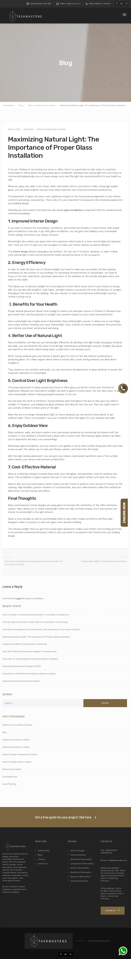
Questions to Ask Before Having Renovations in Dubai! (29, 673)
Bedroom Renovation (81, 877)
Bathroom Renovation (81, 872)
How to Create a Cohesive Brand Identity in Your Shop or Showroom (35, 614)
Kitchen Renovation (12, 769)
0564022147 (98, 3)
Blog (4, 732)
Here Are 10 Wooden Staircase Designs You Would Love (29, 651)
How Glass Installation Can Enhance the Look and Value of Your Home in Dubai (33, 563)
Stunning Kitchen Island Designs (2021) (21, 666)
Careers (41, 859)
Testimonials (44, 851)
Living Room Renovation (82, 864)
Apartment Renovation (81, 859)
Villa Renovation (78, 855)
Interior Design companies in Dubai (19, 754)
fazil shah (28, 129)
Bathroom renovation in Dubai (17, 725)
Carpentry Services (79, 881)
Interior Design (78, 851)
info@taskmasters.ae (73, 3)
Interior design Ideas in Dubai (51, 129)
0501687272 (107, 3)
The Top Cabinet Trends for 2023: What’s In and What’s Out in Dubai (35, 622)
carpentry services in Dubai (15, 739)
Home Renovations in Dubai (16, 747)
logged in (19, 598)
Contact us (43, 864)
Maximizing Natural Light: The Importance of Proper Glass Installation (36, 637)
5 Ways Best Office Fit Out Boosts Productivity (104, 561)
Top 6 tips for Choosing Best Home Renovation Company (30, 659)
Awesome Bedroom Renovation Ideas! (21, 681)
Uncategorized (9, 776)
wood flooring (9, 784)
